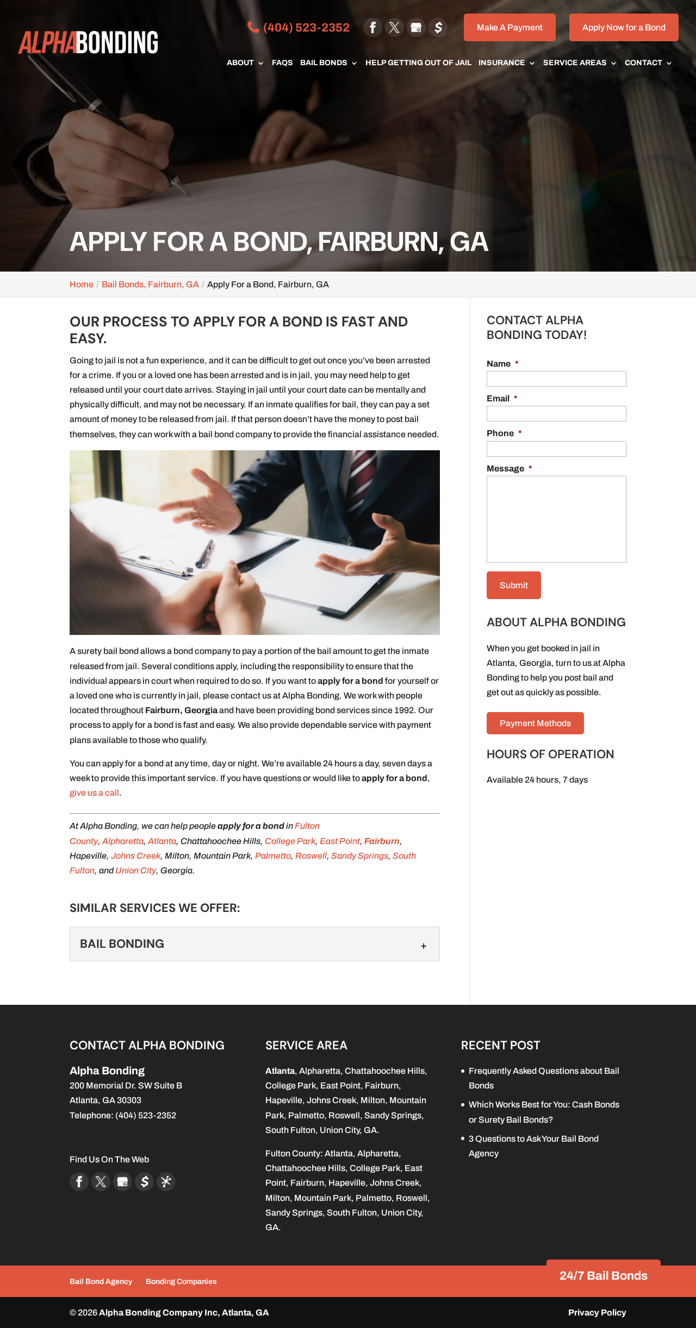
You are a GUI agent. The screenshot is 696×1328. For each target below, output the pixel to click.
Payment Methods (535, 723)
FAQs (282, 63)
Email (502, 398)
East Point (340, 841)
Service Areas (575, 63)
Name (503, 363)
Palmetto (273, 855)
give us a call (94, 792)
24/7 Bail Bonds (604, 1275)
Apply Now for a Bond (624, 27)
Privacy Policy (597, 1312)
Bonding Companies (181, 1281)
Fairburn (382, 841)
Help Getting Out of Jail (418, 63)
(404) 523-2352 (305, 27)
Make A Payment (510, 27)
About (240, 63)
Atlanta (162, 841)
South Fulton (290, 1130)
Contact (643, 63)
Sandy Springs (359, 855)
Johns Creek (135, 855)
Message (509, 468)
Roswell (311, 855)
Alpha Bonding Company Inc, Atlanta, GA (184, 1312)
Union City (135, 870)
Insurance (501, 63)
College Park (290, 841)
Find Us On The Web (109, 1159)
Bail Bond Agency (101, 1281)
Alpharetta (123, 841)
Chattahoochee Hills (385, 1070)
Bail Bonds (323, 63)
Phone (504, 433)
